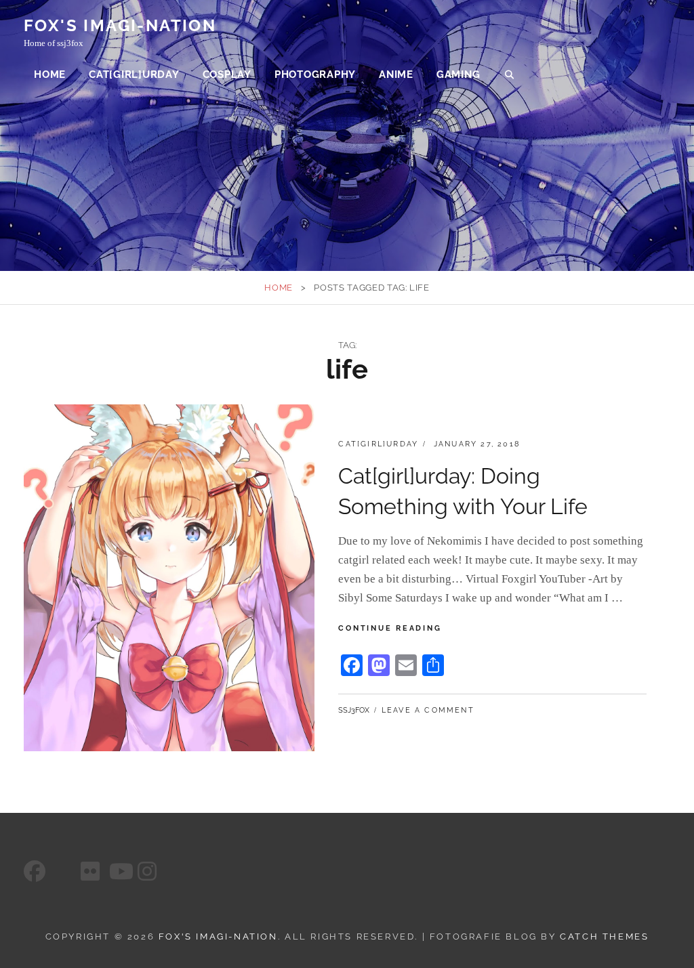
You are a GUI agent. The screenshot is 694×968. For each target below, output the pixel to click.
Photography (315, 74)
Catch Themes (604, 936)
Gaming (458, 74)
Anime (396, 74)
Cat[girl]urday (134, 74)
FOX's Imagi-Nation (120, 25)
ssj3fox (353, 710)
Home (50, 74)
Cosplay (227, 74)
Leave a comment (428, 710)
